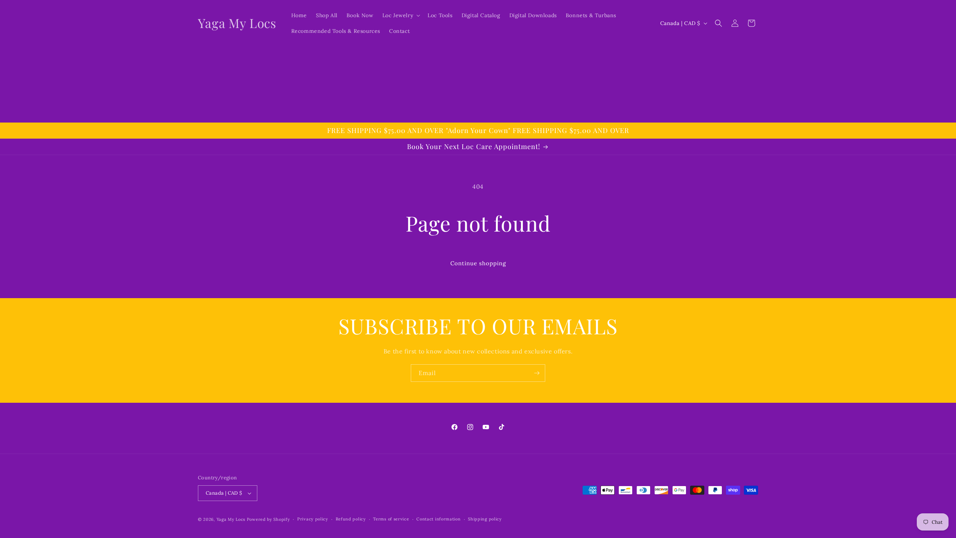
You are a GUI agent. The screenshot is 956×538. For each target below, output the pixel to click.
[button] (400, 15)
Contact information (438, 519)
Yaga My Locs (231, 519)
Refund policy (351, 519)
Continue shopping (478, 263)
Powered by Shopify (268, 519)
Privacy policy (312, 519)
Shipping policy (485, 519)
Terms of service (391, 519)
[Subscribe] (536, 373)
